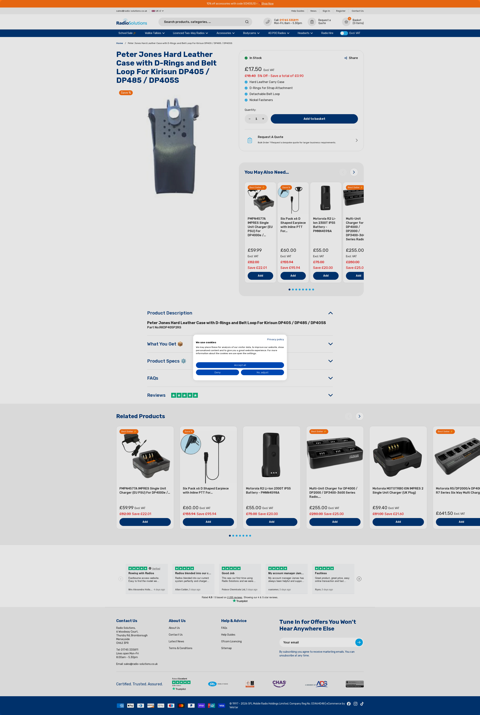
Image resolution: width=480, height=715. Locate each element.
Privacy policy (275, 339)
